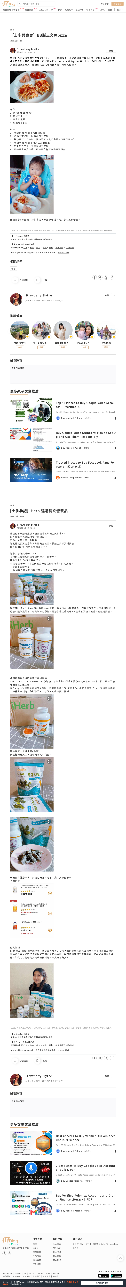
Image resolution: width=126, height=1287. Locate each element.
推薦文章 (69, 9)
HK (26, 1273)
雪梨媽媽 (106, 342)
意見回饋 (37, 1259)
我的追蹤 (57, 1255)
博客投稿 (37, 1263)
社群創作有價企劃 (11, 9)
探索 (60, 9)
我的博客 (57, 1259)
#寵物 (76, 1243)
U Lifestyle (8, 1273)
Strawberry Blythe (28, 49)
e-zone (56, 1273)
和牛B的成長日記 (41, 342)
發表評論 (18, 368)
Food (42, 1273)
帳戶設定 (57, 1247)
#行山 (82, 1243)
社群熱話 (29, 9)
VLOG (102, 9)
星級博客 (80, 9)
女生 (12, 505)
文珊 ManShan (63, 342)
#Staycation (112, 1243)
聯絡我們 (57, 1276)
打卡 (25, 247)
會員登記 (105, 3)
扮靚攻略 (59, 247)
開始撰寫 (117, 3)
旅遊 (32, 247)
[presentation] (10, 331)
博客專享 (90, 9)
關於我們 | (7, 1276)
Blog (49, 1273)
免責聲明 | (18, 1276)
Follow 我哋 (63, 252)
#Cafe (102, 1243)
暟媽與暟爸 (20, 342)
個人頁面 (57, 1243)
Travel (19, 1273)
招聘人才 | (48, 1276)
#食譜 (95, 1243)
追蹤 (111, 50)
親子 (12, 29)
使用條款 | (28, 1276)
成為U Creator (46, 9)
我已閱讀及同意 (102, 1283)
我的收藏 (57, 1251)
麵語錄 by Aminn (85, 342)
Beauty (33, 1273)
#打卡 (89, 1243)
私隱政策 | (38, 1276)
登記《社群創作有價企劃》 (41, 239)
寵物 (51, 247)
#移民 (76, 1247)
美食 (110, 9)
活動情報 (70, 247)
